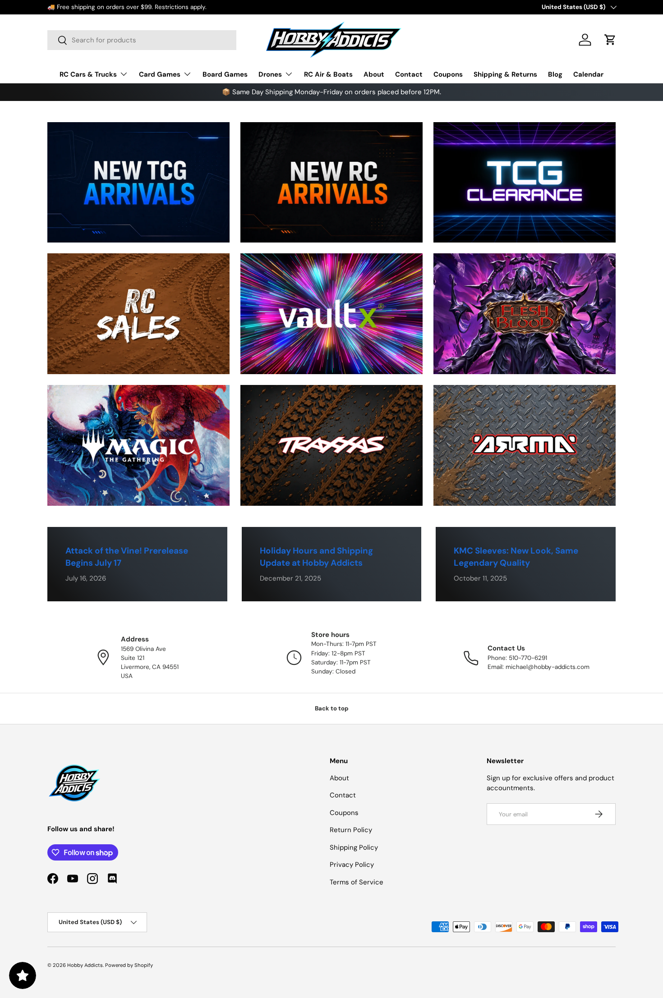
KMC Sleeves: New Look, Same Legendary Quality (516, 556)
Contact (409, 74)
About (374, 74)
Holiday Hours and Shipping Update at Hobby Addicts (316, 556)
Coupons (448, 74)
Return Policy (351, 829)
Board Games (225, 74)
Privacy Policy (352, 864)
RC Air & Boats (328, 74)
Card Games (159, 74)
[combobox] (141, 40)
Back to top (332, 708)
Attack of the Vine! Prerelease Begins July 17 (126, 556)
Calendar (588, 74)
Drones (270, 74)
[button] (610, 40)
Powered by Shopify (129, 965)
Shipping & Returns (505, 74)
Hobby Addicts (85, 965)
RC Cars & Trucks (88, 74)
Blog (555, 74)
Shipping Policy (354, 847)
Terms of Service (356, 882)
